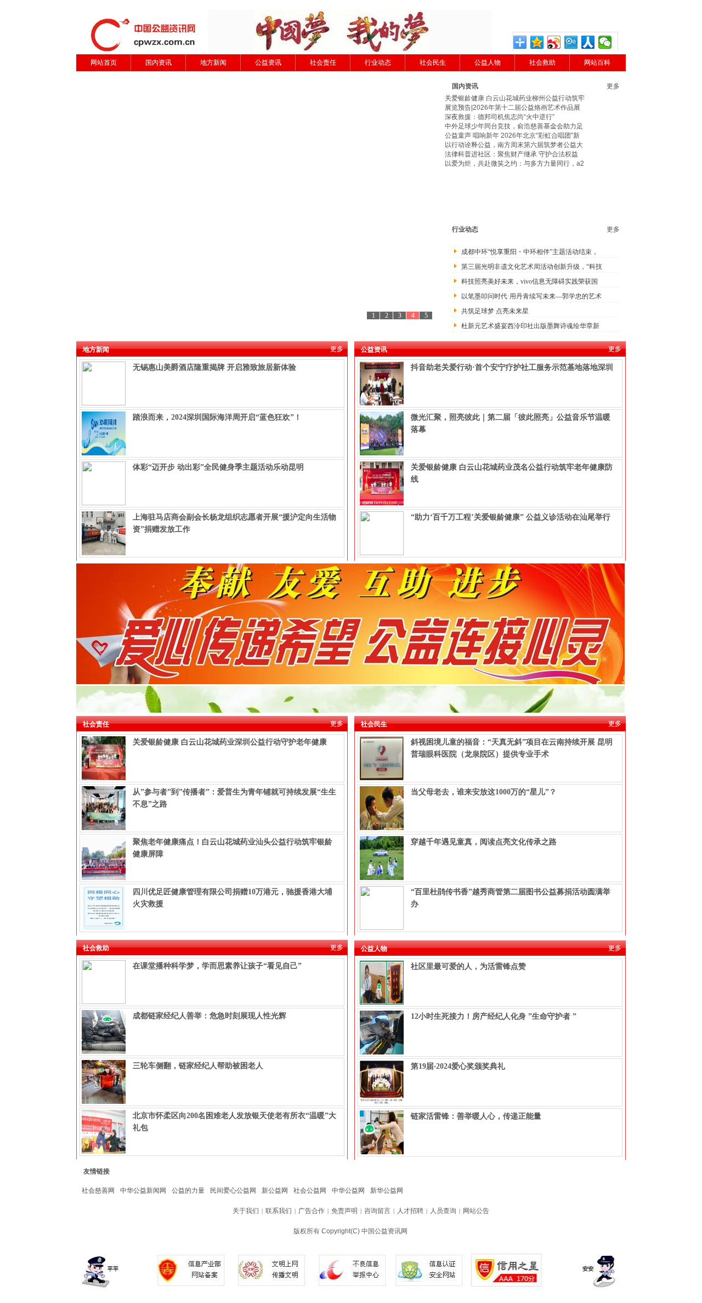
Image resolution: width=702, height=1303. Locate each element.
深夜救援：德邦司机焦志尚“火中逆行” (499, 117)
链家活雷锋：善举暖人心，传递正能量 (476, 1116)
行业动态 (378, 62)
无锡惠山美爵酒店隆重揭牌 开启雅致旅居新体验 (214, 367)
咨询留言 (377, 1211)
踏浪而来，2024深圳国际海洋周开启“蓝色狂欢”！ (217, 417)
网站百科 (597, 62)
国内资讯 (158, 62)
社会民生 (433, 62)
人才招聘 (410, 1211)
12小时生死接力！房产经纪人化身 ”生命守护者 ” (493, 1016)
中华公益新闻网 (143, 1190)
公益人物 (487, 62)
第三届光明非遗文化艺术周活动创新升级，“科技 (531, 266)
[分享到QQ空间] (537, 42)
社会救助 (542, 62)
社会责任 (323, 62)
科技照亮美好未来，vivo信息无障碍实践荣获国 (529, 281)
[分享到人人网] (588, 42)
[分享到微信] (605, 42)
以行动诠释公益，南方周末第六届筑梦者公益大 (514, 145)
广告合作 (311, 1211)
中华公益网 (348, 1190)
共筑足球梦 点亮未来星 (495, 311)
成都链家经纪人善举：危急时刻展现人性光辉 (209, 1016)
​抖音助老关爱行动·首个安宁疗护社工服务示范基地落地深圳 (512, 367)
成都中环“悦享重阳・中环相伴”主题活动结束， (529, 252)
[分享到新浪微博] (554, 42)
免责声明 (344, 1211)
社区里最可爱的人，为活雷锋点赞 (468, 966)
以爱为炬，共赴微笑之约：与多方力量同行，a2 (514, 163)
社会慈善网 (98, 1190)
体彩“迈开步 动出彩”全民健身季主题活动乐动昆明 (218, 467)
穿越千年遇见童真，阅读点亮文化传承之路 (484, 842)
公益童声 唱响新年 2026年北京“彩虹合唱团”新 (512, 135)
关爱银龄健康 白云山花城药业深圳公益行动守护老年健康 (230, 742)
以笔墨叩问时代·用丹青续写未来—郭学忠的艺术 (531, 296)
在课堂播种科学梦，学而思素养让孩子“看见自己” (217, 966)
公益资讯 (268, 62)
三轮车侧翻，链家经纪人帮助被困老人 (198, 1066)
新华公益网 (386, 1190)
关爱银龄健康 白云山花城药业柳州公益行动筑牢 (515, 98)
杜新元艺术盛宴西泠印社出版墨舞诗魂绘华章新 (530, 326)
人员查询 (443, 1211)
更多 (613, 86)
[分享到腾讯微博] (571, 42)
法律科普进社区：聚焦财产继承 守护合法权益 (511, 154)
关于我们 (246, 1211)
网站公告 (476, 1211)
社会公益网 (309, 1190)
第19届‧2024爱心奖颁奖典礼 (458, 1066)
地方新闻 (213, 62)
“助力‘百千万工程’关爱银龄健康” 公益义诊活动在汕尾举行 (510, 517)
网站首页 (103, 62)
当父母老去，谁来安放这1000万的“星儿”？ (484, 792)
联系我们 (278, 1211)
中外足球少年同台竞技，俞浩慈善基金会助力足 (514, 126)
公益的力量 (188, 1190)
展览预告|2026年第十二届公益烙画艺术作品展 (512, 107)
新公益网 (275, 1190)
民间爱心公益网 (233, 1190)
